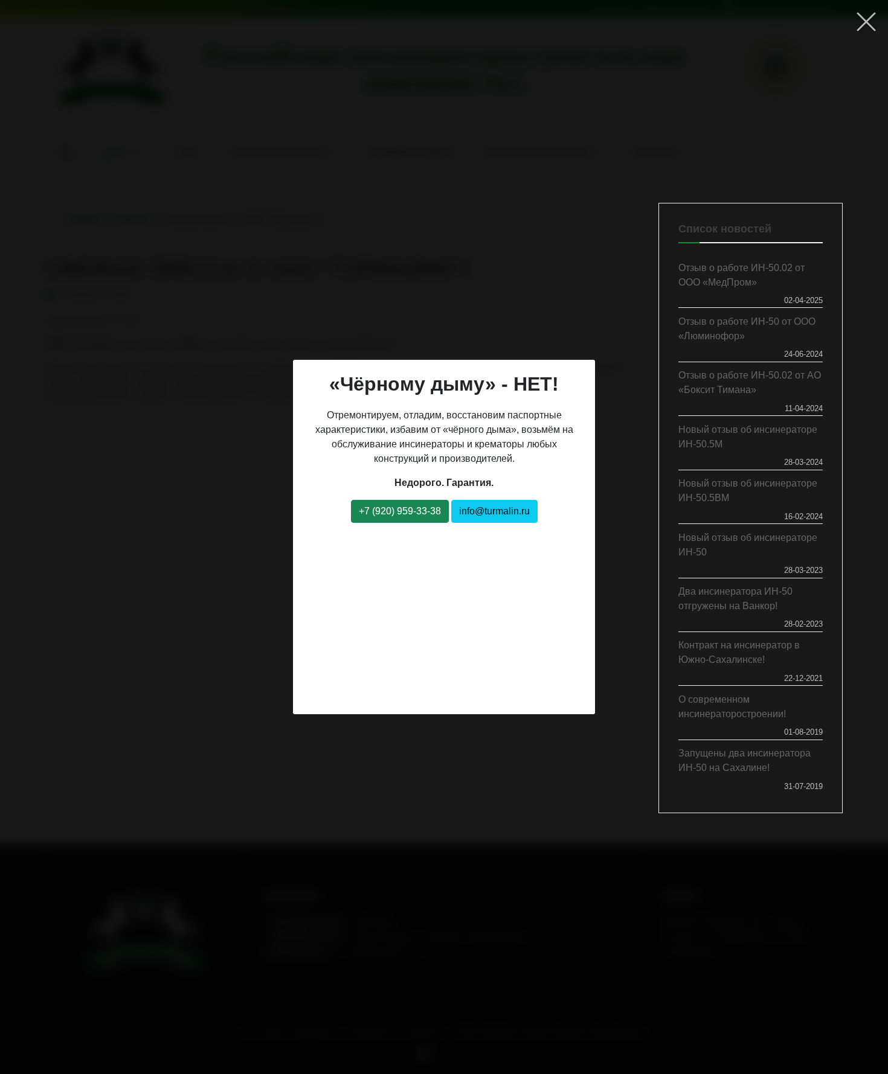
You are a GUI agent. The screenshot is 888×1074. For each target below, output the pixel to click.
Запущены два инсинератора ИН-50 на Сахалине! (744, 760)
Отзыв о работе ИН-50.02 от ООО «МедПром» (741, 275)
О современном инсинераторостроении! (732, 706)
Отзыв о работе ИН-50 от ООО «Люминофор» (747, 328)
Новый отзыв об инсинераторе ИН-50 (747, 544)
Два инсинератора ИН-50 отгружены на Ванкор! (735, 598)
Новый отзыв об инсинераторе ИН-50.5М (747, 436)
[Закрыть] (866, 21)
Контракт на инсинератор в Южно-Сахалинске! (739, 652)
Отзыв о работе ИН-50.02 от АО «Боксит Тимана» (749, 382)
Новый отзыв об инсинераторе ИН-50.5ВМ (747, 490)
